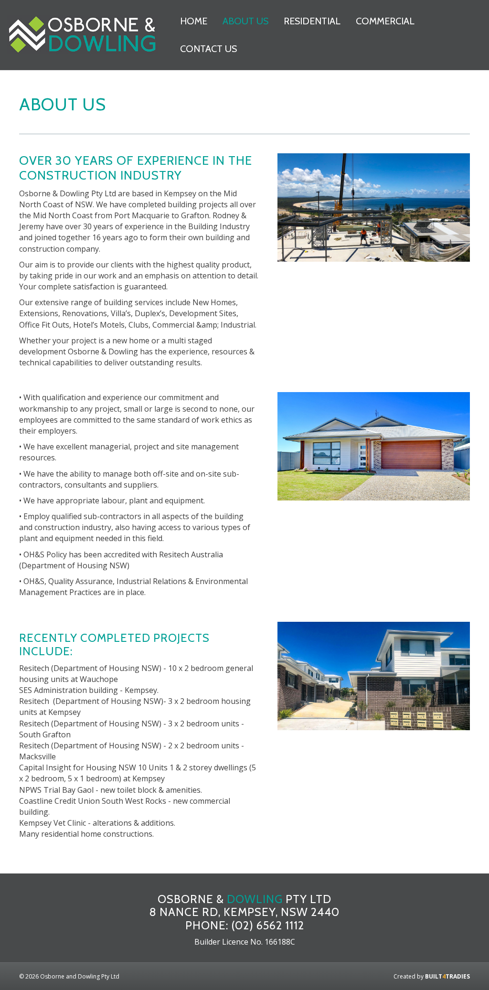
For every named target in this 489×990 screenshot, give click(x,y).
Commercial (385, 21)
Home (193, 21)
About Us (245, 21)
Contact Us (208, 48)
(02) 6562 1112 (267, 925)
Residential (312, 21)
